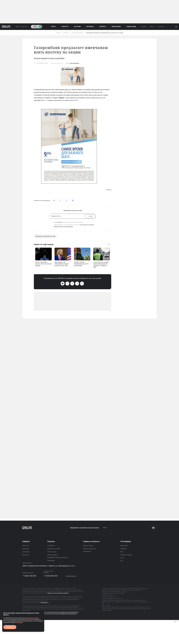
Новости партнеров (44, 244)
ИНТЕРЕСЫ (90, 26)
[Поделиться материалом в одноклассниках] (60, 200)
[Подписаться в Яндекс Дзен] (63, 283)
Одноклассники (126, 555)
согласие (59, 222)
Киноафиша (116, 26)
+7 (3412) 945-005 (29, 576)
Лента (53, 26)
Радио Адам (131, 26)
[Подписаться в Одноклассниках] (77, 283)
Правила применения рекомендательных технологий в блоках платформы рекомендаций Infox (49, 613)
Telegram (123, 548)
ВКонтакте (124, 545)
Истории (25, 548)
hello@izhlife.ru (71, 576)
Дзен (122, 558)
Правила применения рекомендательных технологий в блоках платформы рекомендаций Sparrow (50, 612)
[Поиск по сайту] (176, 26)
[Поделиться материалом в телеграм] (66, 200)
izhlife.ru (28, 619)
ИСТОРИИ (77, 26)
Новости (25, 545)
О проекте (51, 545)
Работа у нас (51, 552)
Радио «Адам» (88, 545)
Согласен (10, 627)
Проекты (25, 555)
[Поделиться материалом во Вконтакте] (54, 200)
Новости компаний (57, 63)
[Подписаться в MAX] (82, 283)
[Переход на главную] (6, 26)
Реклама (143, 26)
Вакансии (50, 560)
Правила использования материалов (57, 593)
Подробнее (19, 622)
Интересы (26, 552)
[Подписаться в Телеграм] (67, 283)
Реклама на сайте (53, 548)
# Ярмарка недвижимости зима (45, 236)
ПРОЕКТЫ (102, 26)
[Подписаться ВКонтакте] (72, 283)
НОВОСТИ (65, 26)
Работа (152, 26)
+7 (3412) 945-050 (51, 576)
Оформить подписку (84, 528)
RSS (121, 561)
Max (121, 552)
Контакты (161, 26)
